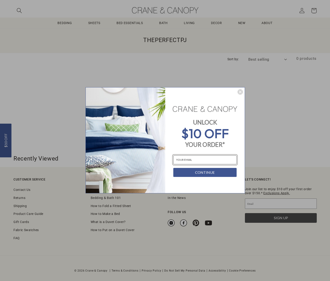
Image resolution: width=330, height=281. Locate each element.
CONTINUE (205, 172)
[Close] (240, 92)
